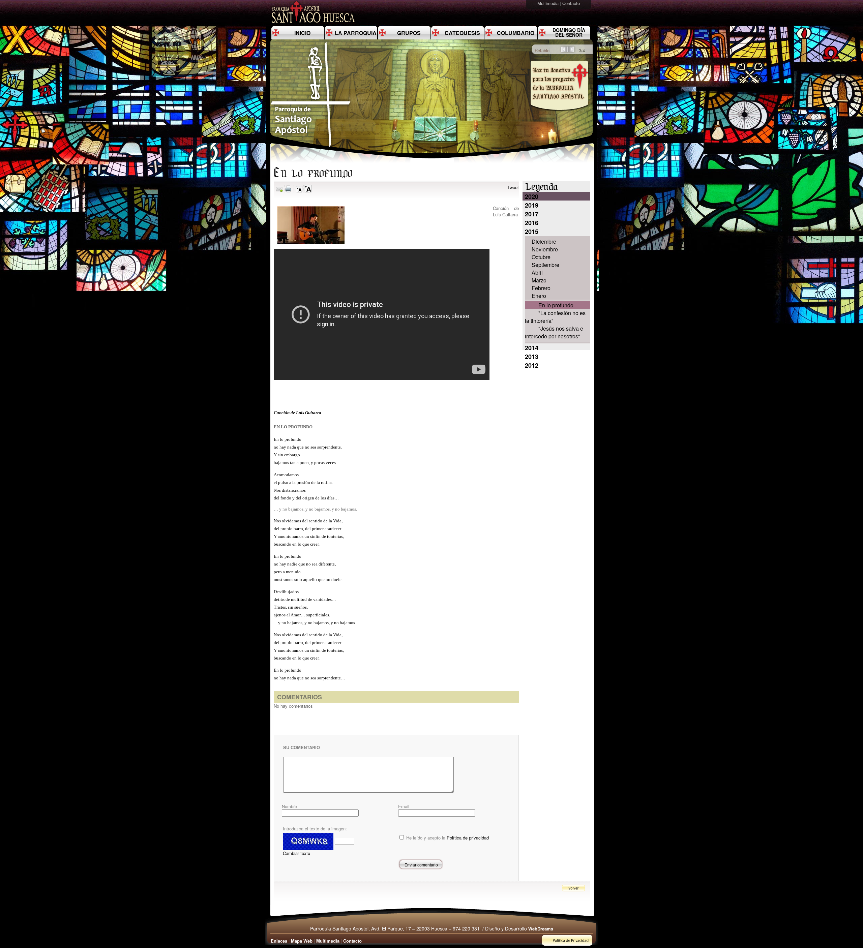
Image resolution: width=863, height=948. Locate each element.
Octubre (541, 257)
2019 (531, 205)
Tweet (513, 187)
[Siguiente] (572, 51)
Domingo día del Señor (569, 32)
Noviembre (545, 249)
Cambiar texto (296, 853)
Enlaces (279, 941)
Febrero (541, 288)
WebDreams (540, 928)
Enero (539, 296)
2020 (531, 196)
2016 (531, 222)
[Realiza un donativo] (559, 116)
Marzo (539, 280)
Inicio (302, 33)
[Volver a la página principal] (311, 147)
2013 (531, 356)
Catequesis (462, 33)
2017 (531, 214)
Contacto (571, 3)
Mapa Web (302, 941)
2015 (531, 231)
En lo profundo (555, 305)
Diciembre (544, 241)
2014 (531, 347)
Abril (537, 272)
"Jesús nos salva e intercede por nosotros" (554, 332)
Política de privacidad (468, 837)
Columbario (515, 33)
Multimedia (548, 3)
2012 (531, 365)
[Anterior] (564, 51)
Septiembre (545, 265)
